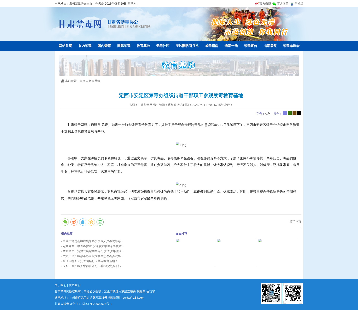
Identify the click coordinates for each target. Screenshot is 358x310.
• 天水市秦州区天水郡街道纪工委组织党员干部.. (91, 266)
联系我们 (74, 285)
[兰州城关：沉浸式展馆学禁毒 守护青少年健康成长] (195, 252)
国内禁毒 (104, 46)
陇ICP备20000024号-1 (97, 303)
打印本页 (295, 221)
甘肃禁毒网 (104, 24)
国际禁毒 (124, 46)
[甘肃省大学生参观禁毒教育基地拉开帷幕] (236, 252)
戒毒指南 (211, 46)
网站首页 (65, 46)
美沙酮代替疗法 (187, 46)
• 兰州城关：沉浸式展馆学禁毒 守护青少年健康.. (92, 251)
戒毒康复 (270, 46)
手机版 (299, 3)
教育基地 (143, 46)
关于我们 (60, 285)
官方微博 (265, 3)
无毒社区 (162, 46)
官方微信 (283, 3)
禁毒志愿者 (291, 46)
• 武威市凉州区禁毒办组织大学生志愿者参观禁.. (91, 256)
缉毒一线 (231, 46)
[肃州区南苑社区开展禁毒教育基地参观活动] (277, 252)
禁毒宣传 (250, 46)
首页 (82, 81)
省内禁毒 (85, 46)
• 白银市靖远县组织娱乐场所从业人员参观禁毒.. (91, 241)
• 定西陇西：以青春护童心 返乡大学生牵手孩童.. (92, 246)
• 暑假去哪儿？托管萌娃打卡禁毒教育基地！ (89, 261)
